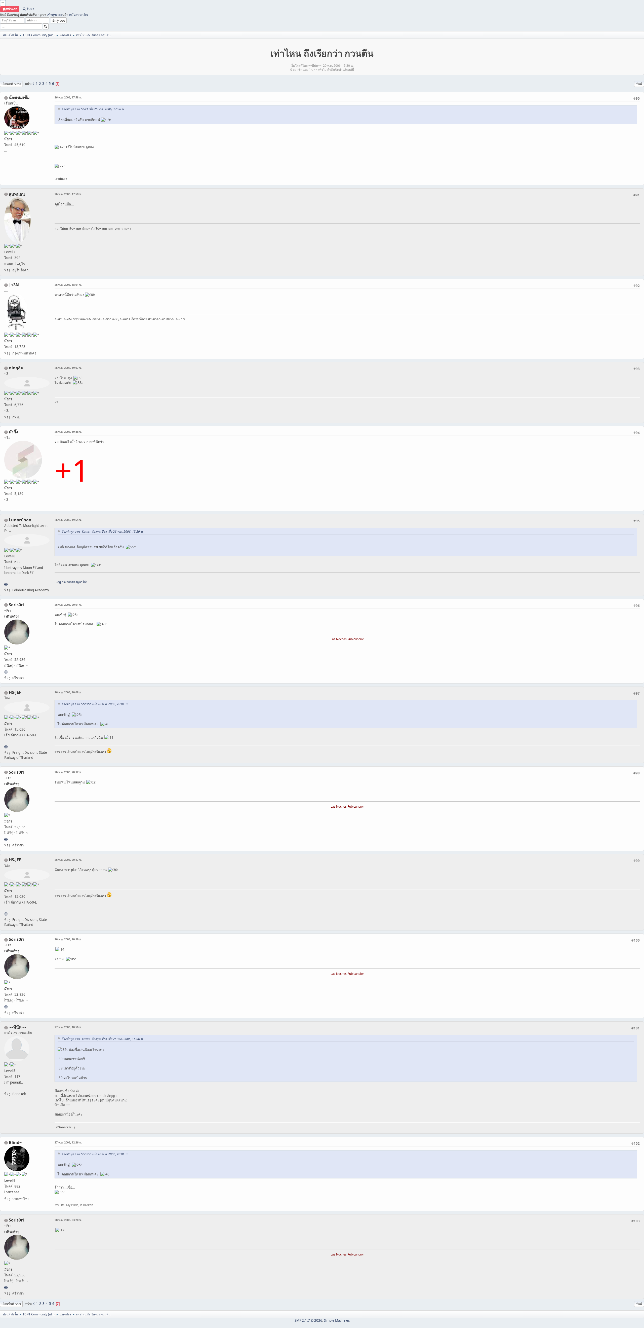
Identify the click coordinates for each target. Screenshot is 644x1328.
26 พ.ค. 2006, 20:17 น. (68, 860)
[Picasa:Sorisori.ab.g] (6, 672)
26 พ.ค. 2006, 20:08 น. (68, 692)
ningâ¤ (16, 368)
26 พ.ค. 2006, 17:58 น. (68, 97)
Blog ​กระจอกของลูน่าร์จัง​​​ (71, 582)
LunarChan (20, 520)
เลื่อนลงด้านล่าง (11, 84)
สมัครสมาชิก (78, 15)
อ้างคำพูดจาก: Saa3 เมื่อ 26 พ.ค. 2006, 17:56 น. (93, 109)
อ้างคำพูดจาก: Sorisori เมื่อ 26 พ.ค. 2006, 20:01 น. (94, 704)
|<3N (14, 285)
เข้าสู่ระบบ (54, 15)
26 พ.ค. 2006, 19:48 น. (68, 432)
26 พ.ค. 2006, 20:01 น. (68, 604)
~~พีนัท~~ (17, 1027)
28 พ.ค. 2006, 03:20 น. (68, 1220)
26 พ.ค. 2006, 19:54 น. (68, 520)
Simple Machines (337, 1320)
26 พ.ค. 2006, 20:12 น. (68, 772)
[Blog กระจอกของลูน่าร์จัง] (6, 584)
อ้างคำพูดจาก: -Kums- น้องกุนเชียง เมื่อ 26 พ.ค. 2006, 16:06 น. (102, 1039)
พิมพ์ (639, 84)
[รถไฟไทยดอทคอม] (6, 746)
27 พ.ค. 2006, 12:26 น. (68, 1142)
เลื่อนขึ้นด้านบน (11, 1304)
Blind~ (15, 1142)
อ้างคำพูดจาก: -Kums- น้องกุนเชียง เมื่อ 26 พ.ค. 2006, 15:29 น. (102, 531)
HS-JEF (15, 692)
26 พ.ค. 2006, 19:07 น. (68, 368)
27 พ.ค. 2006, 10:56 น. (68, 1027)
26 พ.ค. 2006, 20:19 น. (68, 939)
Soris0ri (16, 604)
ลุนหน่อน (17, 194)
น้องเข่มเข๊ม (19, 97)
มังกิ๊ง (13, 432)
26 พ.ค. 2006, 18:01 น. (68, 284)
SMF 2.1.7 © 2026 (308, 1320)
